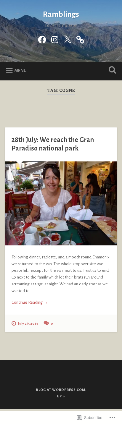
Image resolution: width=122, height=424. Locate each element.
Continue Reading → (30, 302)
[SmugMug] (80, 39)
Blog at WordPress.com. (61, 390)
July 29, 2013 (28, 324)
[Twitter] (67, 39)
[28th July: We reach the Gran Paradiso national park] (61, 203)
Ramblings (61, 14)
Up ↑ (61, 396)
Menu (20, 70)
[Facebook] (42, 39)
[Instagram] (55, 39)
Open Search (111, 70)
